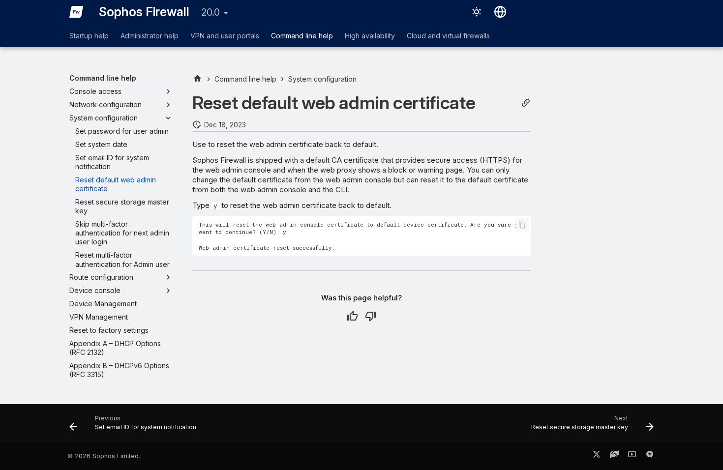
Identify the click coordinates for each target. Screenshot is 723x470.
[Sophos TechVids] (632, 456)
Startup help (89, 35)
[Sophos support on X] (596, 456)
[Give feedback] (650, 456)
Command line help (302, 35)
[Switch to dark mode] (476, 12)
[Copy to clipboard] (522, 225)
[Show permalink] (526, 103)
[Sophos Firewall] (76, 12)
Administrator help (149, 35)
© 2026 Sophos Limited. (103, 456)
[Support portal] (614, 456)
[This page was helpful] (352, 316)
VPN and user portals (224, 35)
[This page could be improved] (370, 316)
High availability (370, 35)
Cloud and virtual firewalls (448, 35)
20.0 (210, 12)
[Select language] (500, 12)
